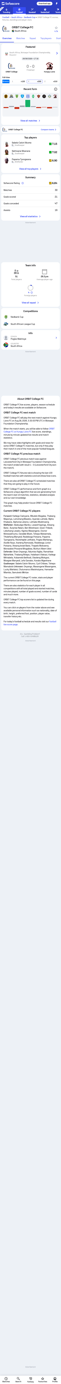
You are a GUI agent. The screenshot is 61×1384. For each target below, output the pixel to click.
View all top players (28, 169)
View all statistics (28, 216)
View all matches (28, 121)
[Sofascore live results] (12, 3)
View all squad (29, 302)
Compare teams (47, 130)
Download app (44, 4)
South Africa (16, 17)
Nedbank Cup (29, 17)
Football (5, 17)
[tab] (7, 38)
